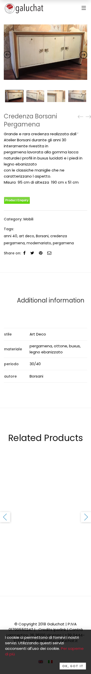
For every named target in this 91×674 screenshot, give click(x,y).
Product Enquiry (17, 200)
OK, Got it (72, 666)
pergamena (63, 243)
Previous (5, 517)
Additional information (50, 300)
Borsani (42, 236)
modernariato (39, 243)
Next (82, 95)
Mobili (28, 219)
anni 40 (10, 236)
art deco (26, 236)
